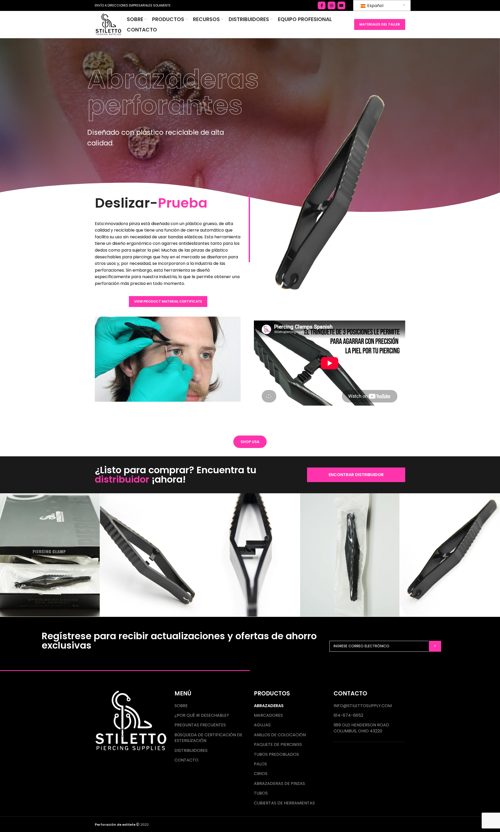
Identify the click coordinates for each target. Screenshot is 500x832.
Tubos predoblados (276, 754)
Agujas (262, 725)
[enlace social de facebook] (322, 5)
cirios (260, 774)
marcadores (268, 715)
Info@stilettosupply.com (363, 706)
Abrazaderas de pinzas (279, 783)
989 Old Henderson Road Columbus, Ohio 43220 (361, 728)
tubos (261, 793)
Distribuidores (191, 750)
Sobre (181, 706)
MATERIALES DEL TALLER (379, 24)
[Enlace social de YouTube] (341, 5)
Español (374, 6)
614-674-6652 (348, 715)
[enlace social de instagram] (331, 5)
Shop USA (250, 441)
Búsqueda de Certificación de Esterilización (208, 738)
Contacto (186, 760)
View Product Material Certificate (168, 301)
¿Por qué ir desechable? (201, 715)
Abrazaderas (269, 706)
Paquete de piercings (278, 744)
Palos (260, 764)
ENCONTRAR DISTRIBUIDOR (356, 475)
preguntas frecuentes (200, 725)
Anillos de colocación (280, 735)
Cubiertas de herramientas (284, 803)
